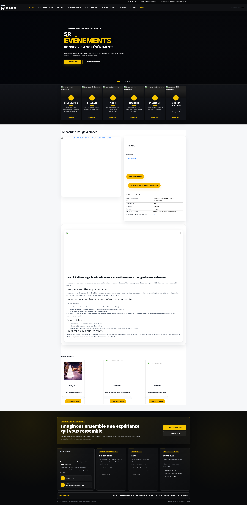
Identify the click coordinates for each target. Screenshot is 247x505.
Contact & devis (183, 496)
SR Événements (131, 158)
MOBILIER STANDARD (108, 8)
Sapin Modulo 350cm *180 (73, 393)
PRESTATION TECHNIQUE (46, 8)
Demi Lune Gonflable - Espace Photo (117, 393)
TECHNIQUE (122, 8)
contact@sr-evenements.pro (148, 2)
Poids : (128, 209)
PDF (154, 214)
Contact (188, 502)
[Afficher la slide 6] (129, 81)
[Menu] (243, 7)
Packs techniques (141, 496)
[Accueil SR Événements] (8, 7)
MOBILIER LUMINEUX (74, 8)
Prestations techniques (127, 496)
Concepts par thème (155, 496)
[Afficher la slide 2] (121, 81)
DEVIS (142, 8)
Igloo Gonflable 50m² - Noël (157, 393)
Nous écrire (136, 474)
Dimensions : (130, 201)
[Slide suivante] (244, 48)
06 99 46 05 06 (132, 2)
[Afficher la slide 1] (118, 81)
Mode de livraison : (132, 212)
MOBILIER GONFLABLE (91, 8)
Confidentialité (180, 502)
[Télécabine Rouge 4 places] (91, 167)
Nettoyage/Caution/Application (136, 214)
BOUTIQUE (133, 8)
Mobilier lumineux (169, 496)
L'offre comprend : (132, 198)
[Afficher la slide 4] (125, 81)
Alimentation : (130, 204)
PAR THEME (60, 8)
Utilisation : (130, 206)
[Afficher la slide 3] (123, 81)
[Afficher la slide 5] (127, 81)
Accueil (31, 8)
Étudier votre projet (170, 477)
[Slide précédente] (2, 48)
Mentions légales (172, 502)
